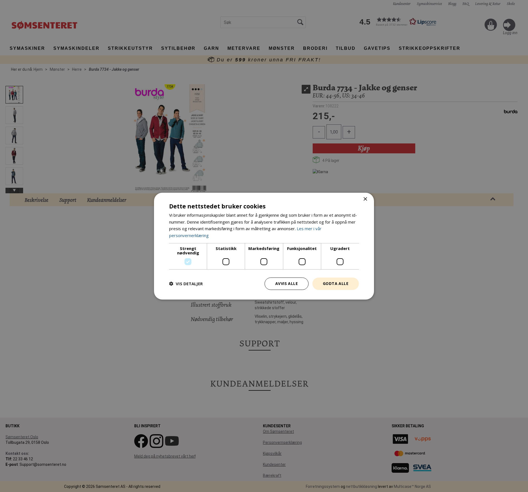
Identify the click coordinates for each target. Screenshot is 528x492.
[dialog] (264, 245)
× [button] (365, 199)
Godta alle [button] (335, 283)
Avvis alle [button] (286, 283)
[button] (186, 284)
